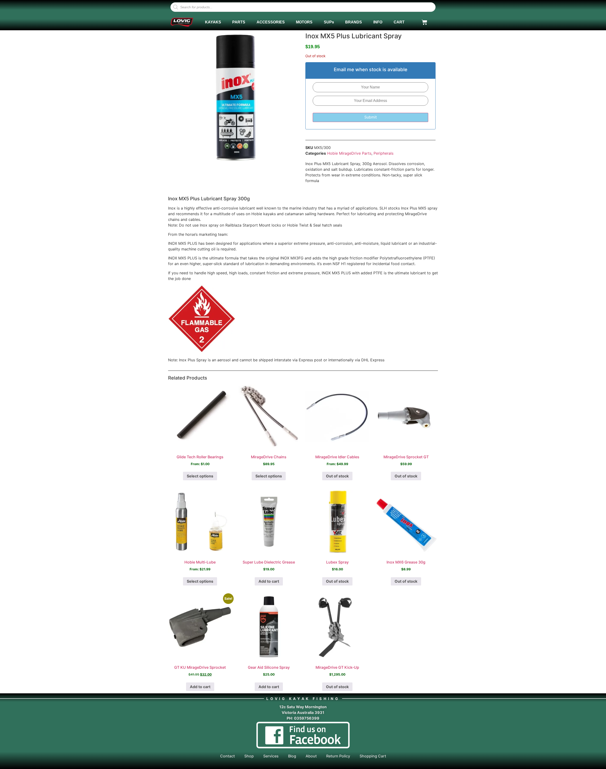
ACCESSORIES (271, 22)
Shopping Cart (373, 756)
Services (271, 756)
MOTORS (304, 22)
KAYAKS (213, 22)
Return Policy (338, 756)
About (311, 756)
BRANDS (353, 22)
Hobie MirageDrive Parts (349, 153)
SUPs (329, 22)
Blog (292, 756)
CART (399, 22)
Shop (249, 756)
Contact (227, 756)
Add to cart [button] (268, 581)
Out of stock (337, 476)
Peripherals (383, 153)
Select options (200, 476)
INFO (377, 22)
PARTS (238, 22)
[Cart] (424, 22)
